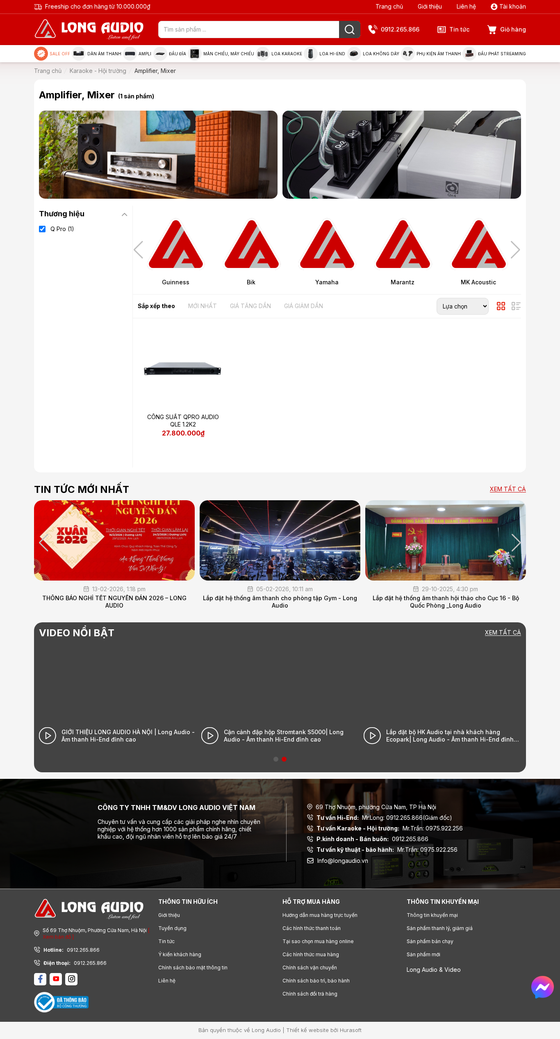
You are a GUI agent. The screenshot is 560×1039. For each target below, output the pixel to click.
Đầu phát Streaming (502, 53)
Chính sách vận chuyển (309, 967)
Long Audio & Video (434, 969)
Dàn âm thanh (104, 53)
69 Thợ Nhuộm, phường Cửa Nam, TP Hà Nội (376, 806)
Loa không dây (381, 53)
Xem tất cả (508, 489)
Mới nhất (202, 305)
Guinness (175, 282)
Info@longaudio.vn (342, 860)
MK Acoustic (478, 282)
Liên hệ (466, 6)
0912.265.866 (400, 29)
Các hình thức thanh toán (311, 928)
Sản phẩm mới (423, 954)
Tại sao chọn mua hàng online (318, 941)
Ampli (145, 53)
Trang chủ (389, 6)
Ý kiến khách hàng (179, 954)
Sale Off (60, 53)
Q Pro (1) (62, 228)
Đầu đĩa (177, 53)
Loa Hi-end (332, 53)
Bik (251, 282)
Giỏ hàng (513, 29)
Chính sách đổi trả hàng (309, 994)
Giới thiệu (430, 6)
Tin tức (459, 29)
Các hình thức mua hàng (310, 954)
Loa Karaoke (286, 53)
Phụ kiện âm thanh (439, 53)
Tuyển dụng (172, 928)
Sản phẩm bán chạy (430, 941)
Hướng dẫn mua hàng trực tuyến (319, 915)
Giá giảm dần (303, 305)
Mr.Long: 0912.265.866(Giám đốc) (384, 817)
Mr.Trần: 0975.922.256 (389, 828)
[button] (515, 250)
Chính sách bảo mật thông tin (193, 967)
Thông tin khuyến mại (432, 915)
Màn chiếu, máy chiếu (228, 53)
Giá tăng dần (250, 305)
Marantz (402, 282)
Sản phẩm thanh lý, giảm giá (440, 928)
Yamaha (327, 282)
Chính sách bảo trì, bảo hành (316, 981)
